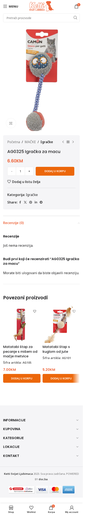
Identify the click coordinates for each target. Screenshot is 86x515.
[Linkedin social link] (35, 202)
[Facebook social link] (20, 202)
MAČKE (30, 142)
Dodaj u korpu (55, 171)
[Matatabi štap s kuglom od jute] (61, 324)
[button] (21, 378)
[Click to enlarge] (11, 123)
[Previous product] (63, 142)
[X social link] (25, 202)
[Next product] (73, 142)
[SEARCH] (75, 17)
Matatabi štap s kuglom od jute (56, 349)
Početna (13, 142)
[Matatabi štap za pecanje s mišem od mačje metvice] (21, 324)
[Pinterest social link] (30, 202)
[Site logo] (41, 6)
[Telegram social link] (41, 202)
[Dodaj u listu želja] (34, 311)
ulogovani (29, 273)
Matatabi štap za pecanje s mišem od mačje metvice (20, 351)
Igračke (46, 142)
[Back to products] (68, 142)
